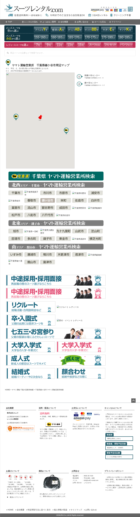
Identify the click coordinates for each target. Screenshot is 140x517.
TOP (10, 22)
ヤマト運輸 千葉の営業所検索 (22, 390)
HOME (7, 390)
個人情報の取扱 (60, 510)
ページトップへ (133, 400)
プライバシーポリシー (114, 471)
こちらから (87, 482)
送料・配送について (47, 408)
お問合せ (75, 471)
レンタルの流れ (31, 22)
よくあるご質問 (49, 22)
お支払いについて (79, 408)
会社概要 (64, 22)
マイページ (116, 22)
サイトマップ (76, 510)
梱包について (44, 471)
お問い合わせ (82, 22)
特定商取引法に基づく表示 (39, 510)
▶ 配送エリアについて (15, 497)
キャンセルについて (113, 408)
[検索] (8, 53)
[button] (40, 118)
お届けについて (12, 471)
